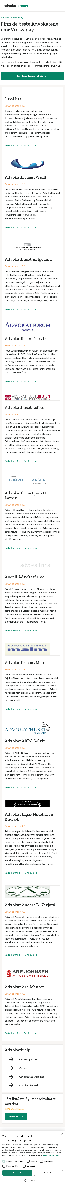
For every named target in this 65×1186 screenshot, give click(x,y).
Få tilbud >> (30, 145)
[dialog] (32, 1158)
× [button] (61, 1134)
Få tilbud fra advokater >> (32, 75)
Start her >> (16, 1116)
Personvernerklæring (52, 1155)
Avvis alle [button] (48, 1173)
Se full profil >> (13, 145)
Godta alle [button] (17, 1173)
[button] (59, 6)
